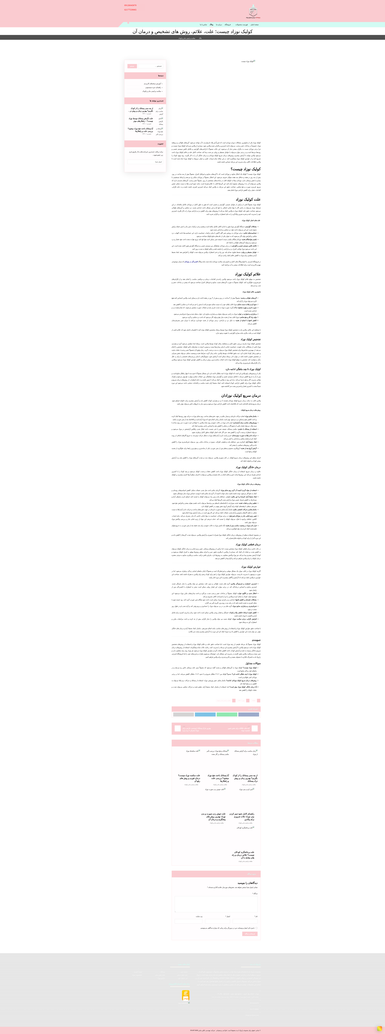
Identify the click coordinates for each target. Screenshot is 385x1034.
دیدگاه (255, 893)
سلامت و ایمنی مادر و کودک (224, 700)
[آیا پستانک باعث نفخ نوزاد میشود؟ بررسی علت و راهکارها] (159, 131)
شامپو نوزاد (161, 978)
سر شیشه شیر (182, 978)
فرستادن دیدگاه (250, 934)
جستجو (132, 66)
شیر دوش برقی (160, 975)
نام (256, 916)
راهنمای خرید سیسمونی (153, 87)
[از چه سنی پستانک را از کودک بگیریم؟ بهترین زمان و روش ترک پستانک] (159, 111)
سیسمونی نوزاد (137, 975)
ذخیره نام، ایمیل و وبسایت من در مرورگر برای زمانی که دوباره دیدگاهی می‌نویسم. (227, 928)
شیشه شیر (184, 972)
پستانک (162, 972)
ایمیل (227, 916)
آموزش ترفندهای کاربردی (152, 83)
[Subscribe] (130, 162)
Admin (253, 700)
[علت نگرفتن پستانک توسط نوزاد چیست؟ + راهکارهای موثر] (159, 121)
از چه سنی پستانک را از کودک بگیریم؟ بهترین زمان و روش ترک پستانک (140, 110)
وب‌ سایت (199, 916)
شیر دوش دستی (182, 975)
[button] (126, 24)
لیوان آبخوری (138, 972)
